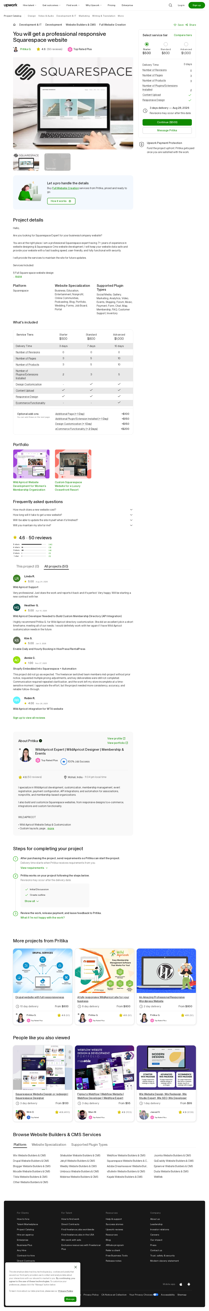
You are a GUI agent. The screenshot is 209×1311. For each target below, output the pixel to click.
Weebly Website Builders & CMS (78, 1166)
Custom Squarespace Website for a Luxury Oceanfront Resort (68, 486)
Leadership (156, 1224)
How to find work (70, 1219)
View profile (114, 738)
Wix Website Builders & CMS (29, 1155)
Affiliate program (115, 1245)
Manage (70, 1299)
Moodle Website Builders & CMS (31, 1171)
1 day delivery (152, 1103)
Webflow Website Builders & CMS (126, 1155)
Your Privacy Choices (144, 1294)
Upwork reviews (114, 1229)
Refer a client (113, 1250)
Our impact (156, 1240)
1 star (16, 556)
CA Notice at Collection (114, 1294)
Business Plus (24, 1245)
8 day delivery (90, 1006)
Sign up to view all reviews (29, 717)
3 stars (16, 550)
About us (155, 1219)
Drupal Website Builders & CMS (31, 1160)
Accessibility (168, 1294)
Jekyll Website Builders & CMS (77, 1160)
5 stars (16, 544)
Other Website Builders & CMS (30, 1182)
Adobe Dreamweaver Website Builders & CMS (128, 1166)
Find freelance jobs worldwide (77, 1229)
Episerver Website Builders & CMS (173, 1166)
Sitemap (181, 1294)
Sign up (197, 5)
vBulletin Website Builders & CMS (126, 1171)
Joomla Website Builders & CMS (172, 1155)
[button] (79, 49)
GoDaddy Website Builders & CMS (174, 1160)
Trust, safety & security (162, 1255)
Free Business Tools (117, 1255)
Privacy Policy (91, 1294)
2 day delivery (152, 1006)
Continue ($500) (167, 122)
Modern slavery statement (164, 1260)
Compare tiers (183, 35)
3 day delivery (28, 1103)
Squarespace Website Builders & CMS (128, 1160)
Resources (112, 1234)
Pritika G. (25, 49)
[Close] (75, 1267)
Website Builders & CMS (81, 24)
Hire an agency (25, 1234)
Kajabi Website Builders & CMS (125, 1176)
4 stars (16, 547)
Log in (181, 5)
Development (53, 24)
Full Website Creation (65, 188)
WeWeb (158, 1176)
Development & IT (30, 24)
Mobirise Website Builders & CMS (79, 1176)
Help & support (114, 1219)
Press (153, 1245)
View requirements (32, 867)
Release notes (113, 1260)
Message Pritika (167, 130)
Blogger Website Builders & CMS (31, 1166)
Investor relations (159, 1229)
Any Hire (21, 1250)
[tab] (28, 566)
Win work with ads (71, 1240)
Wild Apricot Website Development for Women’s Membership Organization (29, 486)
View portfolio (116, 742)
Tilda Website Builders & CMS (30, 1176)
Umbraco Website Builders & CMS (79, 1171)
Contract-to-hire (26, 1255)
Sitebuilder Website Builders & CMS (80, 1155)
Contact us (156, 1250)
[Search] (170, 5)
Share (192, 24)
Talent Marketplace (27, 1224)
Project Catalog (12, 16)
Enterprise (22, 1240)
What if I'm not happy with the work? (43, 917)
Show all (30, 901)
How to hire (23, 1219)
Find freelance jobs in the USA (77, 1234)
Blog (108, 1240)
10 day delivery (29, 1006)
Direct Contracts (26, 1260)
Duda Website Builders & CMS (171, 1171)
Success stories (114, 1224)
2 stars (16, 553)
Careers (154, 1234)
